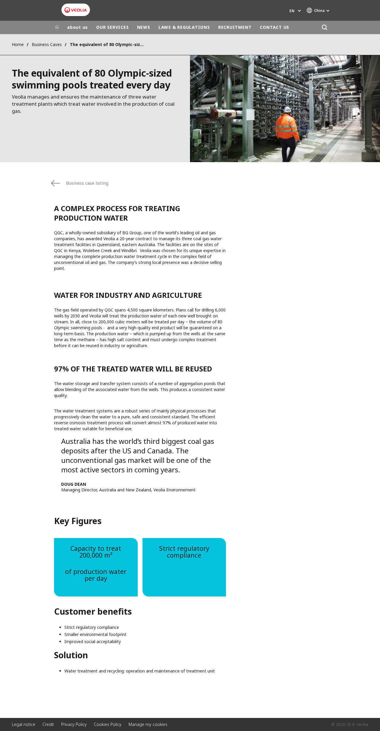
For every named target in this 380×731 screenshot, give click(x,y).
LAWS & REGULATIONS (184, 27)
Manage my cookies (148, 724)
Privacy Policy (74, 724)
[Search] (324, 27)
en (291, 10)
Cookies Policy (107, 724)
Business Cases (47, 44)
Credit (48, 724)
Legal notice (23, 724)
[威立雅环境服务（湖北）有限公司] (75, 10)
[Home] (57, 27)
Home (18, 44)
